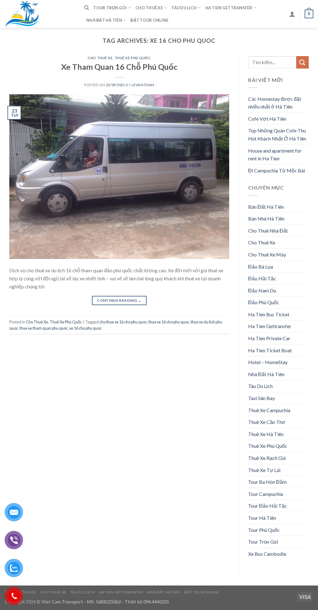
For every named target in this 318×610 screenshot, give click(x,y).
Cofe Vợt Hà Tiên (267, 119)
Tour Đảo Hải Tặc (267, 506)
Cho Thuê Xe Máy (267, 254)
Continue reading (119, 300)
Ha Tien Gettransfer (228, 7)
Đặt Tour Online (149, 20)
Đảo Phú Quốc (263, 302)
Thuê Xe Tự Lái (264, 470)
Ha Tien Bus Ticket (268, 314)
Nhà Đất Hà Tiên (104, 20)
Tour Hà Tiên (262, 518)
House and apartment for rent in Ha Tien (275, 155)
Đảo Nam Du (262, 290)
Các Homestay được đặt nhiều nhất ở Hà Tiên (274, 103)
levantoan (143, 85)
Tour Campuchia (265, 494)
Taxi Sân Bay (261, 398)
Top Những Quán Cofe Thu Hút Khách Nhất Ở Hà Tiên (277, 134)
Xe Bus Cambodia (267, 554)
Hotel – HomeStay (268, 362)
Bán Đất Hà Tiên (266, 207)
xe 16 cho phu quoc (85, 328)
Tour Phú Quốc (264, 530)
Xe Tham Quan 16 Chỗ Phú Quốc (119, 66)
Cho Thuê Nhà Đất (268, 231)
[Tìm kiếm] (86, 8)
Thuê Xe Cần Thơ (266, 422)
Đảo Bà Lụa (260, 266)
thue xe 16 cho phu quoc (168, 321)
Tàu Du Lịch (184, 7)
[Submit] (302, 62)
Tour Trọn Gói (110, 7)
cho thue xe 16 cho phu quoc (123, 321)
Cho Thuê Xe (149, 7)
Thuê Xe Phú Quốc (133, 58)
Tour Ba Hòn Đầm (267, 482)
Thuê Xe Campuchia (269, 410)
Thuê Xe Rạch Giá (267, 458)
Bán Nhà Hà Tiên (266, 218)
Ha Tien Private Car (269, 338)
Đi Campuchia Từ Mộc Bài (276, 170)
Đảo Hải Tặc (262, 278)
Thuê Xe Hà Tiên (266, 434)
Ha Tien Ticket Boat (270, 350)
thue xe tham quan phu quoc (44, 328)
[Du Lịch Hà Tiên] (40, 14)
